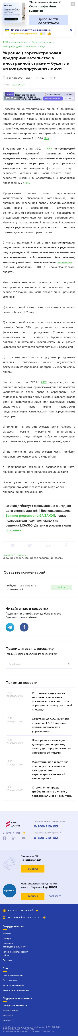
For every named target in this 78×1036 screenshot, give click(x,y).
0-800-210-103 (46, 826)
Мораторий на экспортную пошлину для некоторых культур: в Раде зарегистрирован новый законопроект (50, 770)
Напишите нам (10, 1010)
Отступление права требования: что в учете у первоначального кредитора (52, 791)
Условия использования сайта (15, 953)
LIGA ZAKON (18, 84)
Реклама (7, 960)
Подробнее (55, 896)
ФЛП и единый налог (15, 42)
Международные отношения (19, 46)
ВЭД (42, 46)
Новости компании (12, 975)
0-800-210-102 (46, 838)
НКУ (46, 138)
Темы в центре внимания (16, 990)
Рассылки (8, 1015)
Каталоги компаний (13, 985)
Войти (61, 587)
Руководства (10, 980)
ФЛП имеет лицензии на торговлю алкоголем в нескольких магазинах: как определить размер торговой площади (52, 701)
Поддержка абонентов (15, 1005)
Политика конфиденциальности (14, 945)
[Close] (73, 4)
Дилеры (7, 938)
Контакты (8, 1020)
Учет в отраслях (41, 42)
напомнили (65, 262)
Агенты (7, 933)
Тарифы (33, 869)
